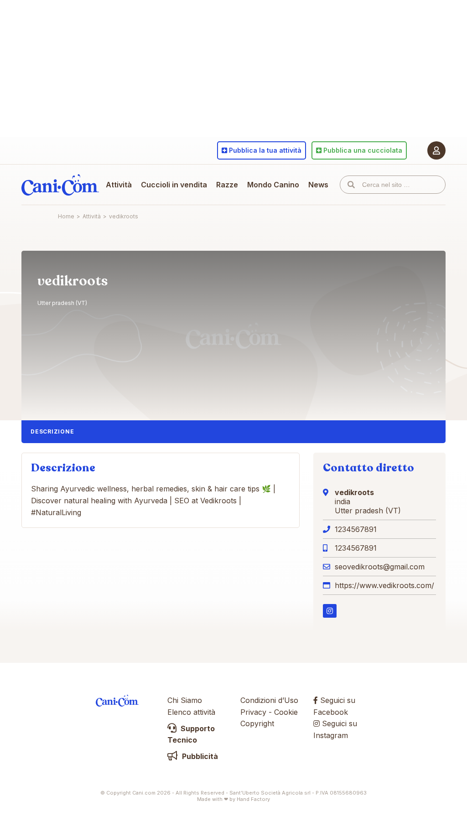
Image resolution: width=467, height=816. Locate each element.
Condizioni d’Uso (269, 700)
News (318, 184)
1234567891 (356, 529)
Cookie (286, 712)
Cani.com (60, 184)
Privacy (253, 712)
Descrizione (52, 431)
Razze (227, 184)
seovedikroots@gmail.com (380, 566)
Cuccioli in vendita (174, 184)
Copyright (257, 723)
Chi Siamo (184, 700)
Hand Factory (253, 799)
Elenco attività (191, 712)
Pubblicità (199, 756)
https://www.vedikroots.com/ (384, 585)
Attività (119, 184)
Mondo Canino (273, 184)
